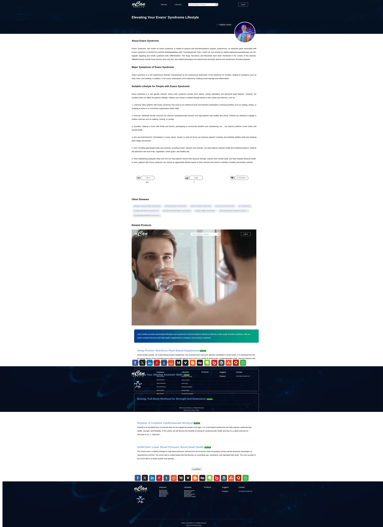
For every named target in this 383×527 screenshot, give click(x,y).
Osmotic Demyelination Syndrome (176, 211)
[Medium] (180, 481)
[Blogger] (195, 481)
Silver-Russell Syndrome (201, 206)
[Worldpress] (224, 481)
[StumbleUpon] (231, 481)
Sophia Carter (225, 25)
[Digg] (202, 481)
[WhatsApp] (245, 481)
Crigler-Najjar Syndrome (205, 211)
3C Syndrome (244, 206)
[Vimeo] (188, 478)
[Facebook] (138, 478)
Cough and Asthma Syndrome (146, 211)
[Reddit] (173, 481)
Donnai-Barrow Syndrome (175, 206)
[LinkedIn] (152, 478)
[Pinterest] (159, 478)
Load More (196, 469)
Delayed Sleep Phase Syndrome (147, 206)
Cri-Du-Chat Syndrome (225, 206)
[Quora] (238, 481)
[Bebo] (216, 481)
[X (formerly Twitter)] (145, 481)
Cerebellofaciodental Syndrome (146, 215)
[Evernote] (209, 478)
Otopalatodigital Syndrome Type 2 (233, 211)
